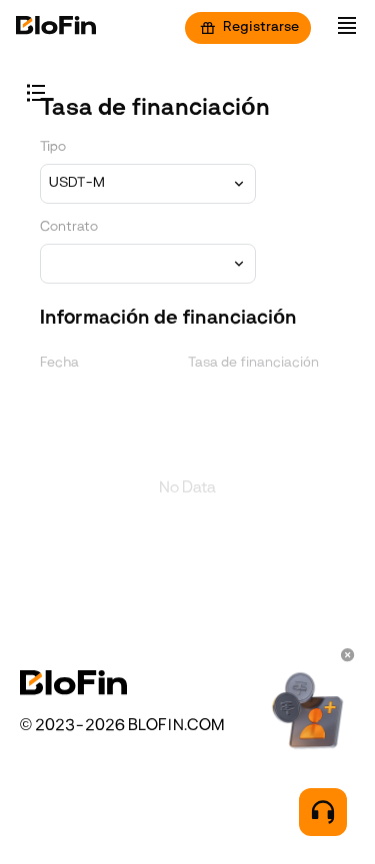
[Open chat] (323, 812)
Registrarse (261, 27)
